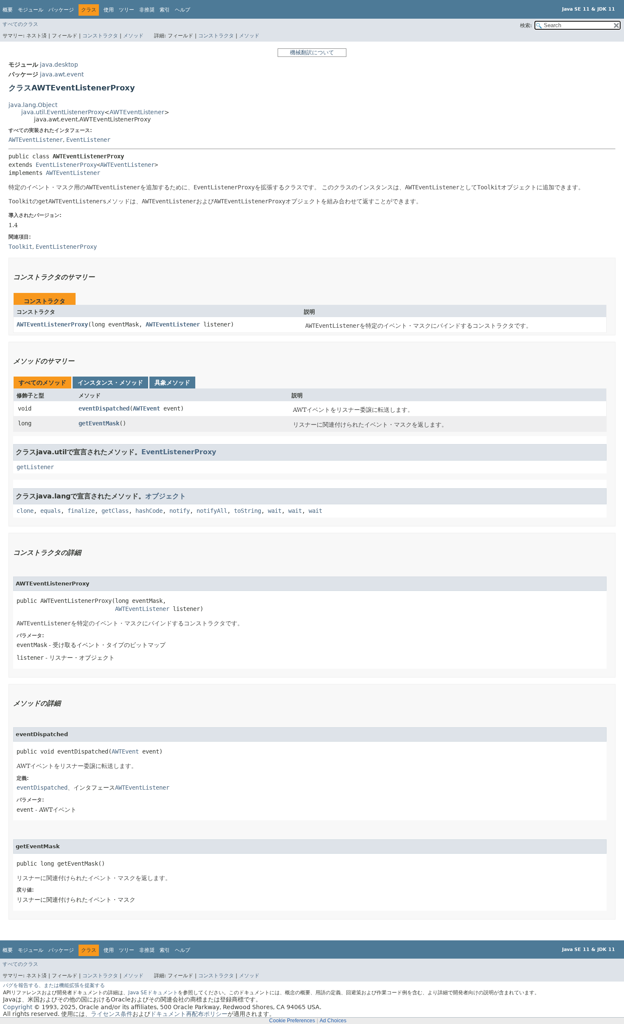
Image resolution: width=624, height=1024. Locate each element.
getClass (115, 510)
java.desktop (59, 64)
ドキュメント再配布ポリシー (189, 1013)
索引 (165, 10)
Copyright (17, 1007)
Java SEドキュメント (153, 993)
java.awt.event (62, 74)
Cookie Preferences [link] (292, 1021)
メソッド (133, 36)
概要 (8, 10)
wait (274, 510)
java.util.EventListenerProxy (62, 112)
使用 (109, 10)
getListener (35, 467)
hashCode (149, 510)
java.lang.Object (32, 104)
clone (25, 510)
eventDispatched (104, 408)
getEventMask (99, 423)
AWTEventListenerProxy (52, 324)
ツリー (126, 10)
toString (247, 510)
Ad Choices (333, 1021)
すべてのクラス (20, 24)
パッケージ (61, 10)
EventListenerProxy (66, 164)
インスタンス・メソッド (110, 382)
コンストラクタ (100, 36)
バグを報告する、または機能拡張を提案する (54, 985)
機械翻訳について (312, 52)
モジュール (30, 10)
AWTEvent (146, 408)
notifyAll (212, 510)
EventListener (88, 139)
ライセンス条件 (111, 1013)
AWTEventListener (137, 112)
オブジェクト (165, 496)
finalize (81, 510)
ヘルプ (182, 10)
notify (179, 510)
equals (50, 510)
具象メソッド (172, 382)
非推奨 (147, 10)
